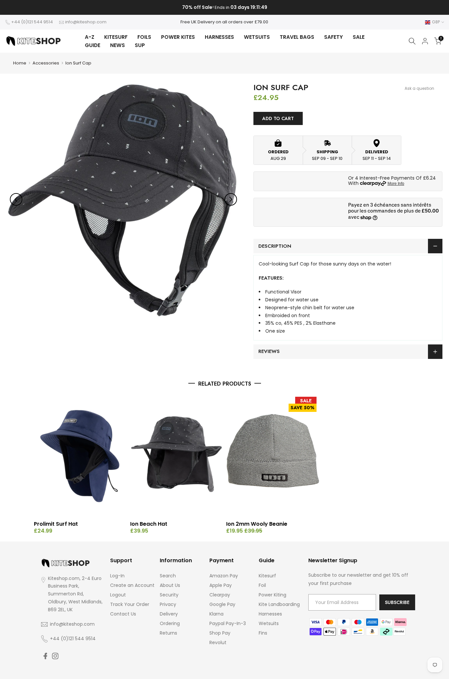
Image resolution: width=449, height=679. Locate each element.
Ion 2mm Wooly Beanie (256, 524)
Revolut (217, 642)
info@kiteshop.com (85, 22)
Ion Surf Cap (78, 63)
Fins (263, 633)
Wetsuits (269, 623)
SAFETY (333, 37)
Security (169, 594)
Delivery (169, 614)
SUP (140, 45)
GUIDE (92, 45)
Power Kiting (272, 594)
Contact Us (123, 614)
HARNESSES (219, 37)
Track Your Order (129, 604)
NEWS (117, 45)
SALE (359, 37)
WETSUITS (257, 37)
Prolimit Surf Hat (56, 524)
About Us (170, 585)
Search (168, 575)
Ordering (170, 623)
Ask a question (419, 88)
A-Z (89, 37)
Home (19, 63)
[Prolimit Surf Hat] (80, 456)
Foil (262, 585)
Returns (168, 633)
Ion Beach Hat (148, 524)
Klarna (216, 614)
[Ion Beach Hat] (176, 456)
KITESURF (116, 37)
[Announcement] (224, 8)
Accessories (46, 63)
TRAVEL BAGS (297, 37)
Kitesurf (267, 575)
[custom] (45, 656)
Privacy (168, 604)
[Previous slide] (16, 199)
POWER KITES (178, 37)
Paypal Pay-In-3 (227, 623)
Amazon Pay (223, 575)
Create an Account (132, 585)
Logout (118, 594)
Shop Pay (219, 633)
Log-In (117, 575)
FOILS (144, 37)
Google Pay (222, 604)
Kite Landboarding (279, 604)
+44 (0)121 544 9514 (32, 22)
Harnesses (270, 614)
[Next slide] (231, 199)
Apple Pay (220, 585)
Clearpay (219, 594)
